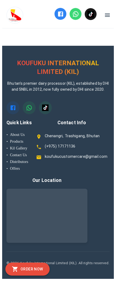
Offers (13, 168)
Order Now (32, 269)
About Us (15, 134)
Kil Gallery (16, 148)
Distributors (17, 161)
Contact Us (16, 155)
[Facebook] (60, 14)
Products (14, 141)
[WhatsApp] (75, 14)
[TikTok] (91, 14)
